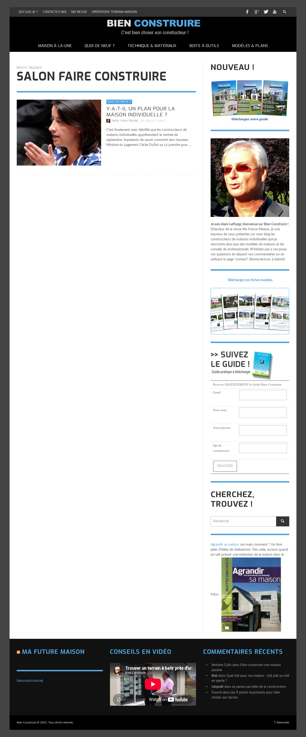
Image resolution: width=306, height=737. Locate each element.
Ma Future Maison (53, 652)
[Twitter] (265, 12)
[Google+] (256, 12)
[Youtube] (274, 12)
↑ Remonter (281, 722)
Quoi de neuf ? (119, 101)
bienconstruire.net (30, 681)
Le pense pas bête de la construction (259, 687)
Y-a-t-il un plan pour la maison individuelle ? (140, 111)
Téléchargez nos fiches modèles (250, 280)
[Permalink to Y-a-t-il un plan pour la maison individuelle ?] (59, 132)
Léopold (217, 687)
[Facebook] (247, 12)
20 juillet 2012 (152, 121)
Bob (215, 676)
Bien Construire (125, 121)
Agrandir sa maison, (225, 544)
